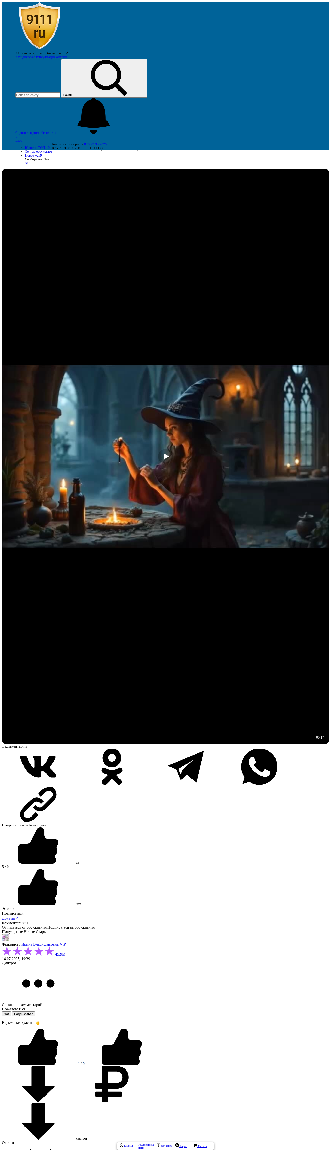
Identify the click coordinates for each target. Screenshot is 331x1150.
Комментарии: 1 (15, 923)
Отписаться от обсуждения (24, 927)
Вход (18, 140)
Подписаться (12, 913)
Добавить (166, 1145)
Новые (29, 932)
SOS (28, 163)
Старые (42, 932)
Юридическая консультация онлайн (41, 57)
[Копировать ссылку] (165, 804)
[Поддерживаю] (39, 1064)
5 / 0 (5, 867)
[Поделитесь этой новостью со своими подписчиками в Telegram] (186, 783)
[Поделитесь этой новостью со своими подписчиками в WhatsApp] (259, 783)
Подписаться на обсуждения (71, 927)
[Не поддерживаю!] (122, 1064)
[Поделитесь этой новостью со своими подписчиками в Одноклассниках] (112, 783)
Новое (33, 155)
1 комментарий (14, 746)
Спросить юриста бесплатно (36, 133)
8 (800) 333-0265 (96, 144)
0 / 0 (10, 909)
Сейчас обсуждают (38, 151)
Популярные (12, 932)
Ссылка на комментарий (22, 1005)
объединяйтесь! (57, 53)
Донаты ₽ (10, 918)
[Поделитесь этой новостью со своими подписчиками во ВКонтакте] (39, 783)
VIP (63, 944)
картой (81, 1138)
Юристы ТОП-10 (37, 148)
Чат (6, 1014)
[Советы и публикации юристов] (39, 49)
